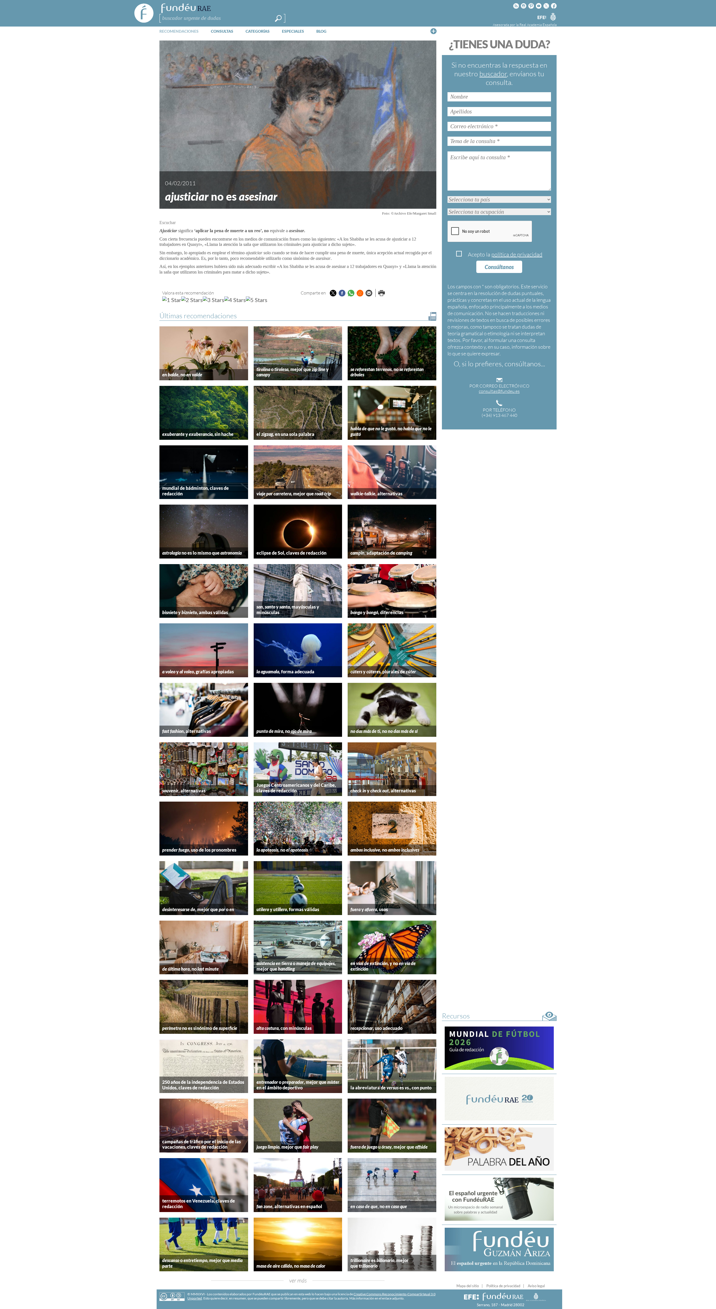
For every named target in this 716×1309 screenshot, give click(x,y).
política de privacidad (516, 254)
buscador (493, 73)
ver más (298, 1280)
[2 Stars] (192, 299)
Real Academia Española (538, 24)
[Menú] (433, 31)
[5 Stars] (256, 299)
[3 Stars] (213, 299)
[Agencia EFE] (541, 18)
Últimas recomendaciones (198, 315)
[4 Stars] (235, 299)
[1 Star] (171, 299)
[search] (278, 18)
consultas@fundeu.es (499, 391)
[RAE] (553, 16)
